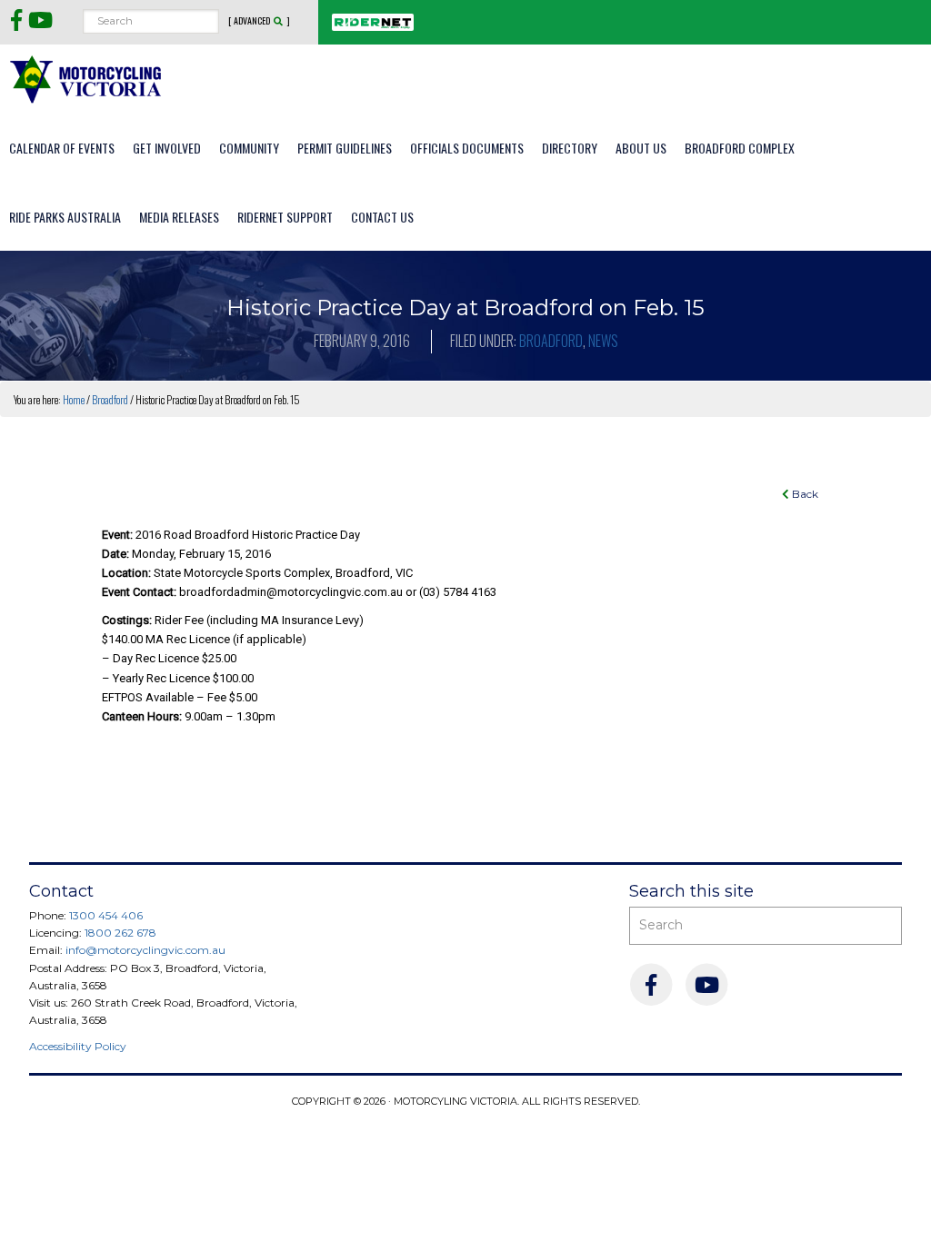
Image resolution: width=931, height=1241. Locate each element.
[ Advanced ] (259, 20)
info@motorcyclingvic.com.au (145, 950)
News (603, 341)
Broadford (551, 341)
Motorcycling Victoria (86, 79)
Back (803, 494)
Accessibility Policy (77, 1046)
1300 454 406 (106, 915)
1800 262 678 (120, 932)
